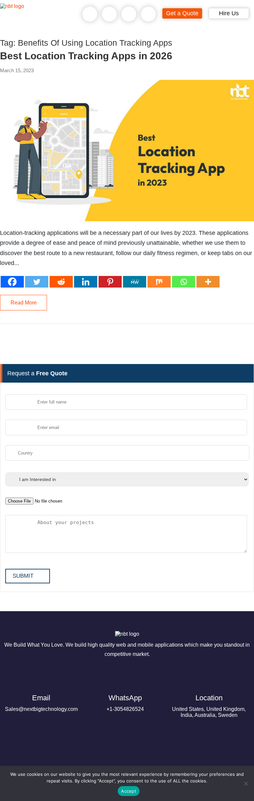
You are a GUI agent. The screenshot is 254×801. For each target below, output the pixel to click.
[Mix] (159, 282)
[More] (208, 282)
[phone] (90, 14)
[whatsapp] (109, 14)
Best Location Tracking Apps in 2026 (86, 56)
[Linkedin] (85, 282)
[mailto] (148, 14)
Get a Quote (182, 13)
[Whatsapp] (183, 282)
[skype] (129, 14)
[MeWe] (134, 282)
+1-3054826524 (125, 703)
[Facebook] (12, 282)
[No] (245, 783)
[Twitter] (36, 282)
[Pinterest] (110, 282)
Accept (128, 791)
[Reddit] (61, 282)
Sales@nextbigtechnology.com (41, 703)
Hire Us (229, 13)
